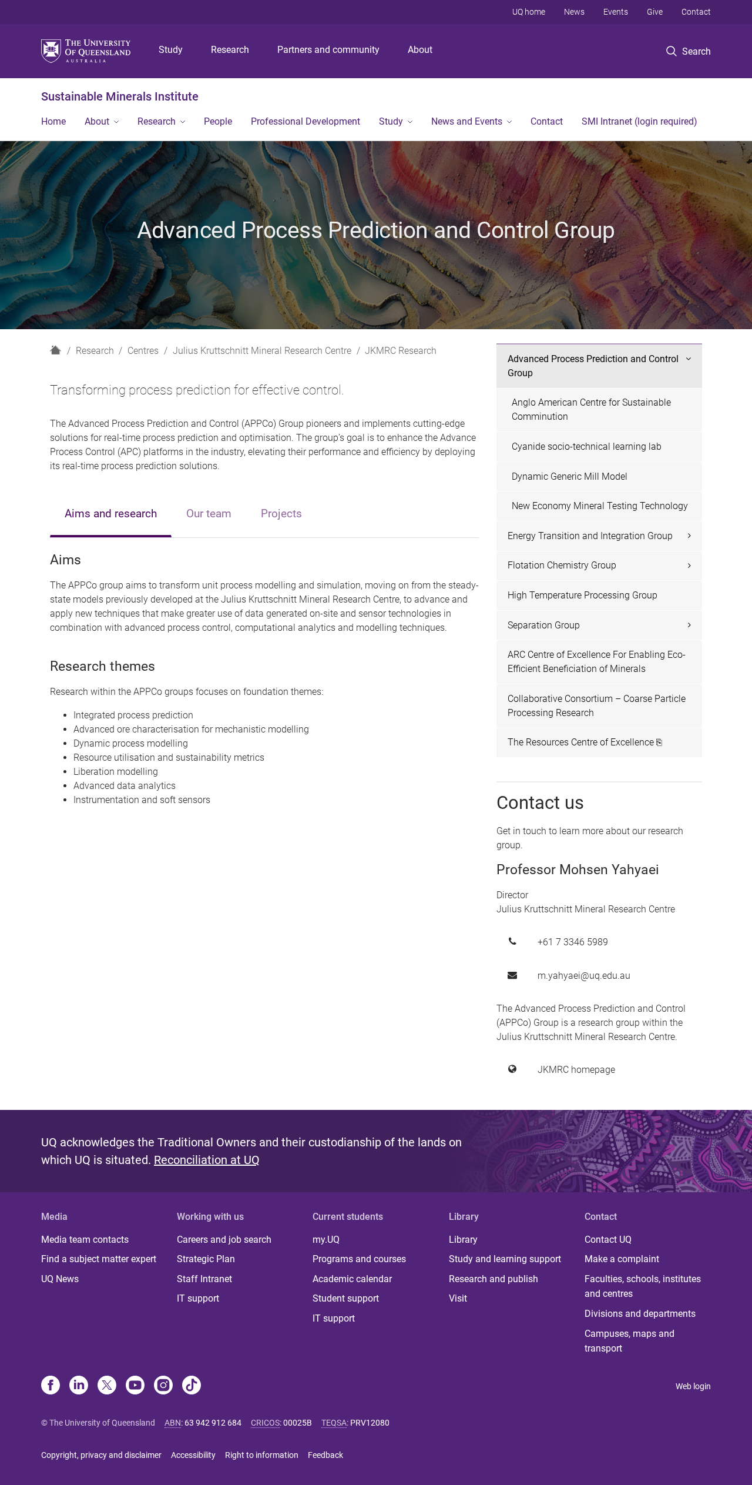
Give (655, 11)
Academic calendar (352, 1279)
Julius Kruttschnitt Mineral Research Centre (262, 350)
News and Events (466, 121)
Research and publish (493, 1279)
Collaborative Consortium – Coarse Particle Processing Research (597, 705)
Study (171, 49)
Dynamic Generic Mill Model (569, 476)
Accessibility (193, 1455)
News (574, 11)
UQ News (60, 1279)
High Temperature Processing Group (582, 595)
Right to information (261, 1455)
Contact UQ (608, 1239)
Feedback (325, 1455)
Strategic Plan (206, 1259)
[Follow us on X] (107, 1386)
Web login (693, 1386)
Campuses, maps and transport (629, 1341)
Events (615, 11)
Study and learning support (505, 1259)
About (420, 49)
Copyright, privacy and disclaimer (101, 1455)
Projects (281, 513)
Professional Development (305, 121)
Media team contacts (85, 1239)
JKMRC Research (401, 350)
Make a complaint (622, 1259)
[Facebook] (50, 1386)
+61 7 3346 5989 (573, 942)
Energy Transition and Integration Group (590, 535)
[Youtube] (135, 1386)
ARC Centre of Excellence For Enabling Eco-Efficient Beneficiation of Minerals (597, 661)
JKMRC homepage (576, 1069)
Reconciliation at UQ (207, 1160)
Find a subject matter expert (98, 1259)
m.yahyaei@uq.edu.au (584, 975)
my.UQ (326, 1239)
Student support (346, 1298)
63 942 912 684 (212, 1422)
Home (53, 121)
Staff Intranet (204, 1279)
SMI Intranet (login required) (639, 121)
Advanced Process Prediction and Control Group (593, 366)
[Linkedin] (78, 1386)
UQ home (528, 11)
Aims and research (111, 513)
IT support (198, 1298)
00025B (297, 1422)
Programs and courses (359, 1259)
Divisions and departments (640, 1313)
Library (463, 1239)
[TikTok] (191, 1386)
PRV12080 (370, 1422)
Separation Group (544, 625)
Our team (208, 513)
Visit (458, 1298)
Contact (696, 11)
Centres (143, 350)
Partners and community (328, 49)
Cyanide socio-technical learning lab (587, 446)
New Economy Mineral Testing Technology (600, 505)
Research (230, 49)
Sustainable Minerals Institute (120, 96)
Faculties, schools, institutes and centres (643, 1286)
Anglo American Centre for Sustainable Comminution (591, 409)
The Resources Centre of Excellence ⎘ (585, 742)
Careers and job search (224, 1239)
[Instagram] (163, 1386)
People (218, 121)
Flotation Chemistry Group (562, 565)
